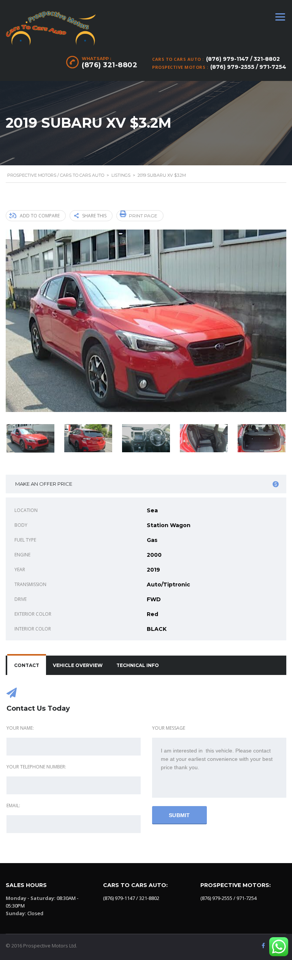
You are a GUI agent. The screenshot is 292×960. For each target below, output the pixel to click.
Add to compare (40, 215)
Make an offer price (43, 484)
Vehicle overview (78, 665)
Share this (94, 215)
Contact (26, 665)
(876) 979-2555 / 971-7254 (248, 66)
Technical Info (137, 665)
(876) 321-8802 (109, 65)
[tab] (26, 665)
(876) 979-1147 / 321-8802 (243, 58)
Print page (143, 216)
